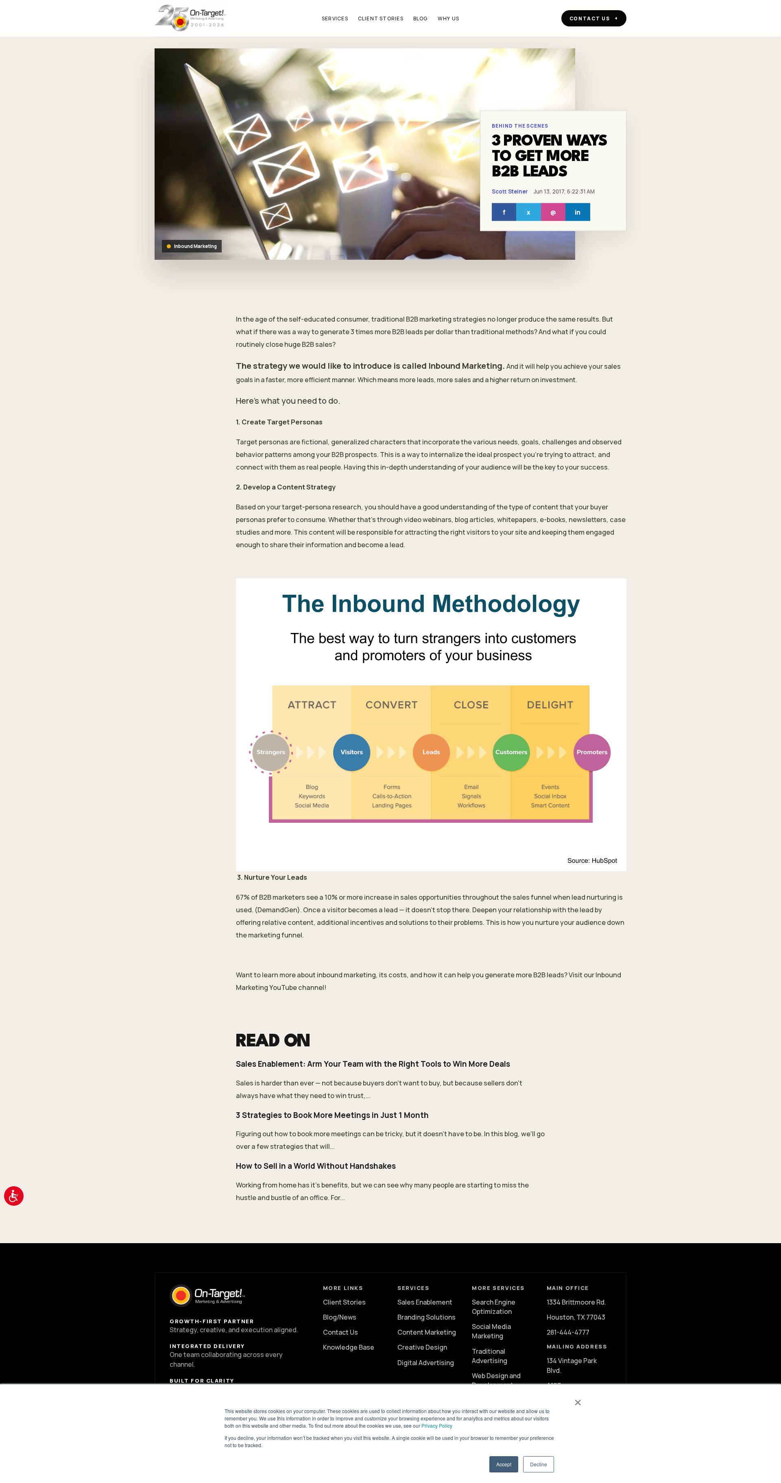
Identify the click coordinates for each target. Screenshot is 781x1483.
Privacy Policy (436, 1425)
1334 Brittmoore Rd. (576, 1302)
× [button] (577, 1399)
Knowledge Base (348, 1347)
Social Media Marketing (491, 1331)
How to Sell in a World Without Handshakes (316, 1166)
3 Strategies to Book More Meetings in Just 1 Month (332, 1115)
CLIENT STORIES (381, 18)
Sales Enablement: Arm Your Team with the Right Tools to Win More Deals (373, 1064)
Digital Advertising (425, 1362)
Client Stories (344, 1302)
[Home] (191, 18)
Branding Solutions (426, 1317)
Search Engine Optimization (493, 1307)
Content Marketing (426, 1332)
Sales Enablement (424, 1302)
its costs (393, 974)
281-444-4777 (568, 1332)
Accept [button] (503, 1464)
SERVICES (335, 18)
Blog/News (339, 1317)
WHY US (448, 18)
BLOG (420, 18)
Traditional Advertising (489, 1356)
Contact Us (340, 1332)
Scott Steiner (510, 191)
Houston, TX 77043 (576, 1317)
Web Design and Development (496, 1380)
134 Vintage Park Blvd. (572, 1365)
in (577, 212)
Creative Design (422, 1347)
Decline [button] (538, 1464)
